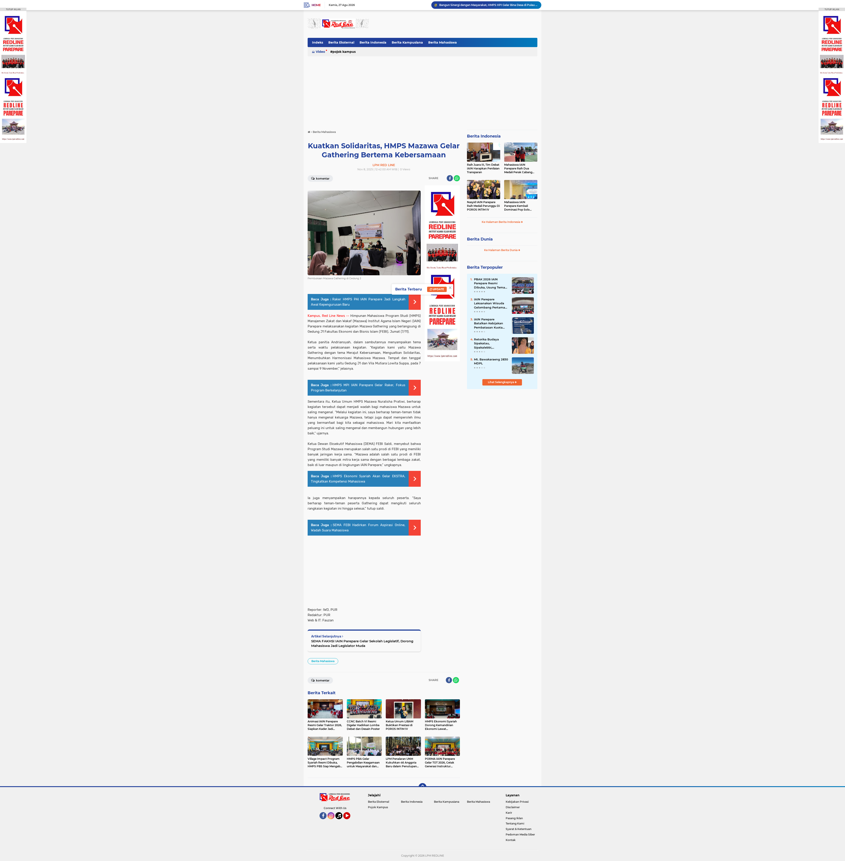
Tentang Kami (515, 823)
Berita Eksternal (341, 42)
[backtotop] (422, 787)
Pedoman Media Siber (520, 834)
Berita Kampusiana (407, 42)
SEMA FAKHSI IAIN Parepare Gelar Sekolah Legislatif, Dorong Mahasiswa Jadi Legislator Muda (362, 643)
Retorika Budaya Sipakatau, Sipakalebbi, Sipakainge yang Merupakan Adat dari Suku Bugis (489, 343)
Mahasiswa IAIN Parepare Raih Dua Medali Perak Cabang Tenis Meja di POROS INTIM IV (518, 168)
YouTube (349, 821)
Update (438, 289)
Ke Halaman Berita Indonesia (501, 222)
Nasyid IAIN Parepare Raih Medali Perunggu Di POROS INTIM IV (483, 205)
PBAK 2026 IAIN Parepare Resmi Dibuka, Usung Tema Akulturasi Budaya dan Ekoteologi (491, 283)
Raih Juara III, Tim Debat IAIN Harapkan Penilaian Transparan (483, 168)
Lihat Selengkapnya (501, 382)
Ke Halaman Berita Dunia (501, 250)
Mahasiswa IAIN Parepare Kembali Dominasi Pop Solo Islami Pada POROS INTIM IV (517, 205)
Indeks (317, 42)
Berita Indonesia (373, 42)
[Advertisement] (457, 24)
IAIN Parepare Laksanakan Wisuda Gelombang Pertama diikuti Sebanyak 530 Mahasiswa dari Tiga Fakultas (489, 303)
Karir (509, 812)
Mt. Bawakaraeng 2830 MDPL (491, 361)
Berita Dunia (480, 239)
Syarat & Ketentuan (518, 829)
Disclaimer (513, 807)
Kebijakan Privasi (517, 801)
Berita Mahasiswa (442, 42)
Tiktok (340, 821)
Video (320, 52)
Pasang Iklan (514, 818)
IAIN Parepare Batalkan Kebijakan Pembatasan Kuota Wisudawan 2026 (488, 323)
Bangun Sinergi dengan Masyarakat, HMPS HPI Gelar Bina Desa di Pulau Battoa (488, 5)
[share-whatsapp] (457, 178)
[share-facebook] (450, 178)
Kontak (511, 840)
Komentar (322, 178)
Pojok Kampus (344, 52)
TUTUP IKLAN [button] (13, 9)
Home (316, 5)
